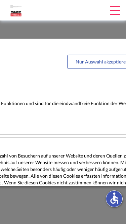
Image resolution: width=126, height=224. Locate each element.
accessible (114, 198)
